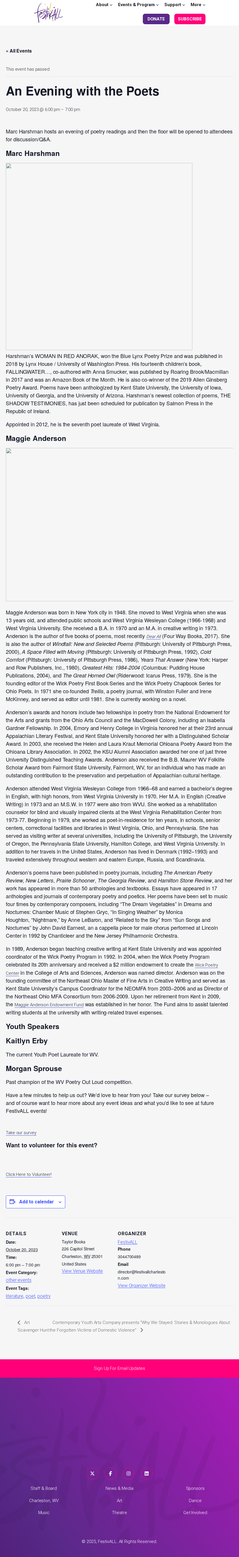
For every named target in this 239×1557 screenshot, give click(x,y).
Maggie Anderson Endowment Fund (49, 1004)
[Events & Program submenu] (157, 4)
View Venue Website (82, 1271)
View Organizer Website (142, 1285)
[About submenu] (111, 4)
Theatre (119, 1512)
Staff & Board (44, 1488)
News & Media (119, 1488)
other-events (18, 1280)
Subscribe (190, 19)
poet (30, 1296)
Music (44, 1512)
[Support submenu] (183, 4)
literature (14, 1296)
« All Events (19, 50)
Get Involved (195, 1512)
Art (119, 1500)
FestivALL (127, 1242)
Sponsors (195, 1488)
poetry (43, 1296)
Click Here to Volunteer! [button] (29, 1174)
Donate (156, 19)
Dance (195, 1500)
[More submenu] (204, 4)
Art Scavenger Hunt (33, 1326)
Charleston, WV (44, 1500)
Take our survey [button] (21, 1132)
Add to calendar (36, 1202)
